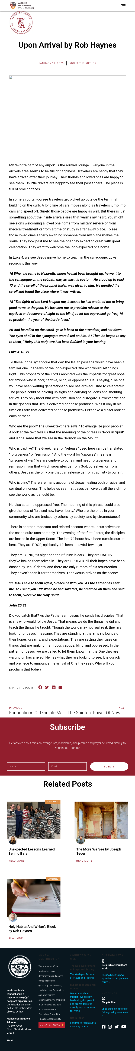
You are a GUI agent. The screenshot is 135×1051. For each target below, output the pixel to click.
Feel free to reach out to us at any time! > (83, 1024)
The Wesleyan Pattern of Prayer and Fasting (82, 976)
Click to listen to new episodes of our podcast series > (115, 978)
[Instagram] (110, 1027)
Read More (16, 860)
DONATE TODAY (50, 1024)
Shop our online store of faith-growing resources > (115, 1012)
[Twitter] (116, 1027)
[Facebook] (103, 1027)
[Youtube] (123, 1027)
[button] (40, 687)
